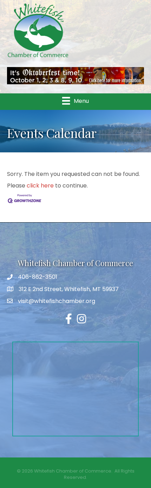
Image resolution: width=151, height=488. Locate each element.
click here (40, 186)
